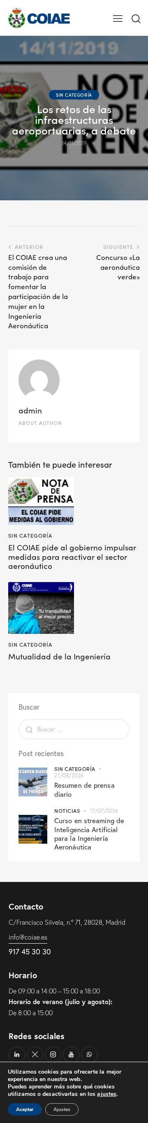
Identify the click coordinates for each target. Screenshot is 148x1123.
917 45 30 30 (30, 951)
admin (30, 409)
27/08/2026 (68, 775)
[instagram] (53, 1054)
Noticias (67, 810)
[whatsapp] (89, 1054)
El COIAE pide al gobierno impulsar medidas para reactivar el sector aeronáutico (72, 557)
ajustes (106, 1094)
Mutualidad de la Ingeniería (59, 656)
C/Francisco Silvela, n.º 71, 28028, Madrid (67, 922)
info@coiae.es (28, 937)
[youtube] (71, 1054)
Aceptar (25, 1109)
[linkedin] (17, 1054)
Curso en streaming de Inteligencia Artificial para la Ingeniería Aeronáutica (89, 833)
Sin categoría (74, 94)
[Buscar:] (74, 729)
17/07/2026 (104, 810)
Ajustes (61, 1109)
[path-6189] (35, 1054)
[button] (118, 18)
